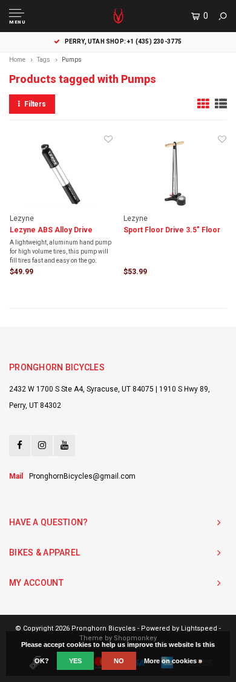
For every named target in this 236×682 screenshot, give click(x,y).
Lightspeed (199, 628)
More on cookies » (173, 660)
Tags (43, 59)
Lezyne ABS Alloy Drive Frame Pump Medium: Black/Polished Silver (51, 231)
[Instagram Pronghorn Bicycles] (42, 445)
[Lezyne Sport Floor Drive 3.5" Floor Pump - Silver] (174, 173)
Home (17, 59)
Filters (35, 104)
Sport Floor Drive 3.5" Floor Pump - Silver (171, 231)
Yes (75, 660)
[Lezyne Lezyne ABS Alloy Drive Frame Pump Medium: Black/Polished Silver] (61, 173)
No (119, 660)
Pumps (72, 59)
